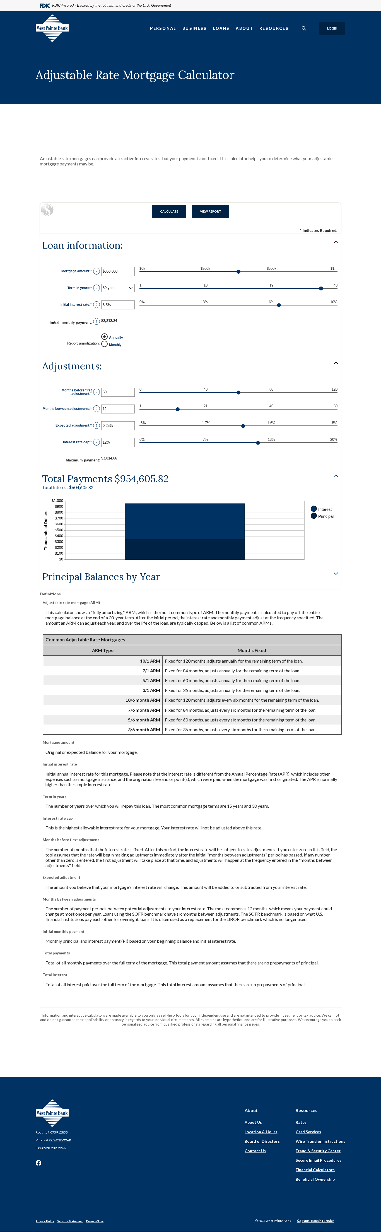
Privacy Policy (45, 1221)
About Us (253, 1122)
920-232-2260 (60, 1140)
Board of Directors (262, 1141)
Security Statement (70, 1221)
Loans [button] (221, 28)
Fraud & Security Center (318, 1150)
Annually (116, 337)
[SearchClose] (304, 28)
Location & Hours (261, 1131)
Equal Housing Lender (318, 1221)
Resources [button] (274, 28)
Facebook (38, 1163)
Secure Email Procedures (318, 1160)
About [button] (244, 28)
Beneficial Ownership (315, 1179)
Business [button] (194, 28)
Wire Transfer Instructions (320, 1141)
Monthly (115, 344)
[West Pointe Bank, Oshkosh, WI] (52, 28)
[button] (190, 245)
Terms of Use (94, 1221)
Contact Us (255, 1150)
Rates (301, 1122)
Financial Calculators (315, 1169)
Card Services (308, 1131)
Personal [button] (163, 28)
